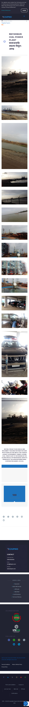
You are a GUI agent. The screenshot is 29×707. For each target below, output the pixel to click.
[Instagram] (16, 678)
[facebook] (9, 640)
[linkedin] (14, 645)
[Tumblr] (17, 517)
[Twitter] (8, 517)
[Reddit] (4, 521)
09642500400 (10, 559)
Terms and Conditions (10, 685)
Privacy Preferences (5, 10)
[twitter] (24, 640)
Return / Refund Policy (17, 664)
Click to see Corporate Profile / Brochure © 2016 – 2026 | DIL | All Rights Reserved (14, 659)
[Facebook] (4, 517)
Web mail (16, 689)
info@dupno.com (11, 564)
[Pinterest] (13, 517)
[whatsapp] (14, 640)
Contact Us (21, 685)
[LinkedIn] (22, 517)
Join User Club (7, 689)
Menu (25, 17)
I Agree (24, 10)
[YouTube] (21, 678)
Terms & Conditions (6, 664)
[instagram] (19, 640)
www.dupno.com (11, 569)
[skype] (19, 645)
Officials (23, 689)
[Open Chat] (25, 703)
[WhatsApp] (25, 678)
